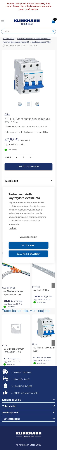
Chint (7, 114)
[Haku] (54, 31)
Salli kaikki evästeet (28, 254)
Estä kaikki (28, 245)
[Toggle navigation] (4, 22)
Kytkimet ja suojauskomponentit (16, 42)
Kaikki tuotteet (8, 39)
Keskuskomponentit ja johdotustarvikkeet (33, 39)
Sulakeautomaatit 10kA (41, 42)
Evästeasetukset (28, 237)
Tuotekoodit (11, 181)
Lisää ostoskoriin (28, 166)
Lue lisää (12, 228)
